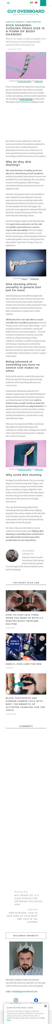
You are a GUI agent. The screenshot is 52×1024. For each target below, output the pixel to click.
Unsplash (39, 81)
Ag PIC (24, 278)
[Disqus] (26, 777)
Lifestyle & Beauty (15, 22)
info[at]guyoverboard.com (24, 991)
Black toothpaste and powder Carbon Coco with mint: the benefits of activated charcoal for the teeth (25, 704)
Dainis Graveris (24, 81)
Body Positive (34, 22)
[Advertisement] (26, 122)
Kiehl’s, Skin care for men (24, 664)
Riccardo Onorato (28, 552)
